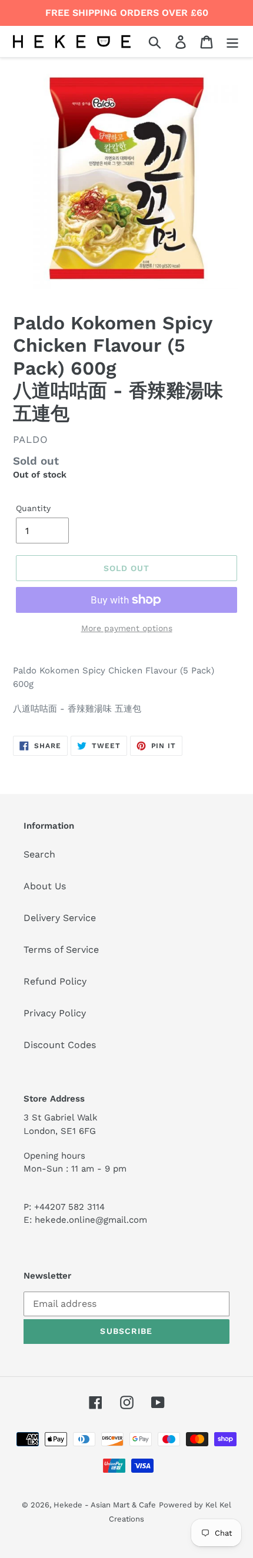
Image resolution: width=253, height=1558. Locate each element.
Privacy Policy (55, 1013)
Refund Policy (55, 981)
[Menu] (232, 41)
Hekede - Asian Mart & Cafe (105, 1504)
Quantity (33, 508)
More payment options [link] (126, 628)
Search (39, 854)
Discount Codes (60, 1044)
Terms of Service (61, 949)
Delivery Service (60, 917)
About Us (45, 886)
